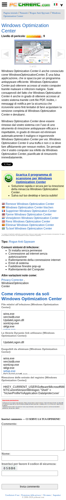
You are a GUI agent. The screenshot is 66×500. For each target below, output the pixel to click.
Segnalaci (57, 495)
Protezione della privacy (31, 495)
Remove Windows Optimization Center (30, 203)
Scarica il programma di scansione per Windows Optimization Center (34, 178)
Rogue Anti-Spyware (40, 13)
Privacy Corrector (12, 279)
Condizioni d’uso (12, 495)
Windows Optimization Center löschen (29, 207)
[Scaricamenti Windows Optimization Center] (9, 178)
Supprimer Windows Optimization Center (31, 210)
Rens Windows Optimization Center (28, 221)
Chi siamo (47, 495)
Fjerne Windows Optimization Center (29, 214)
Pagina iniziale (11, 13)
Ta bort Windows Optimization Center (29, 228)
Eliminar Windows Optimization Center (30, 224)
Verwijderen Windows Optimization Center (32, 217)
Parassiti (24, 13)
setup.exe (9, 371)
